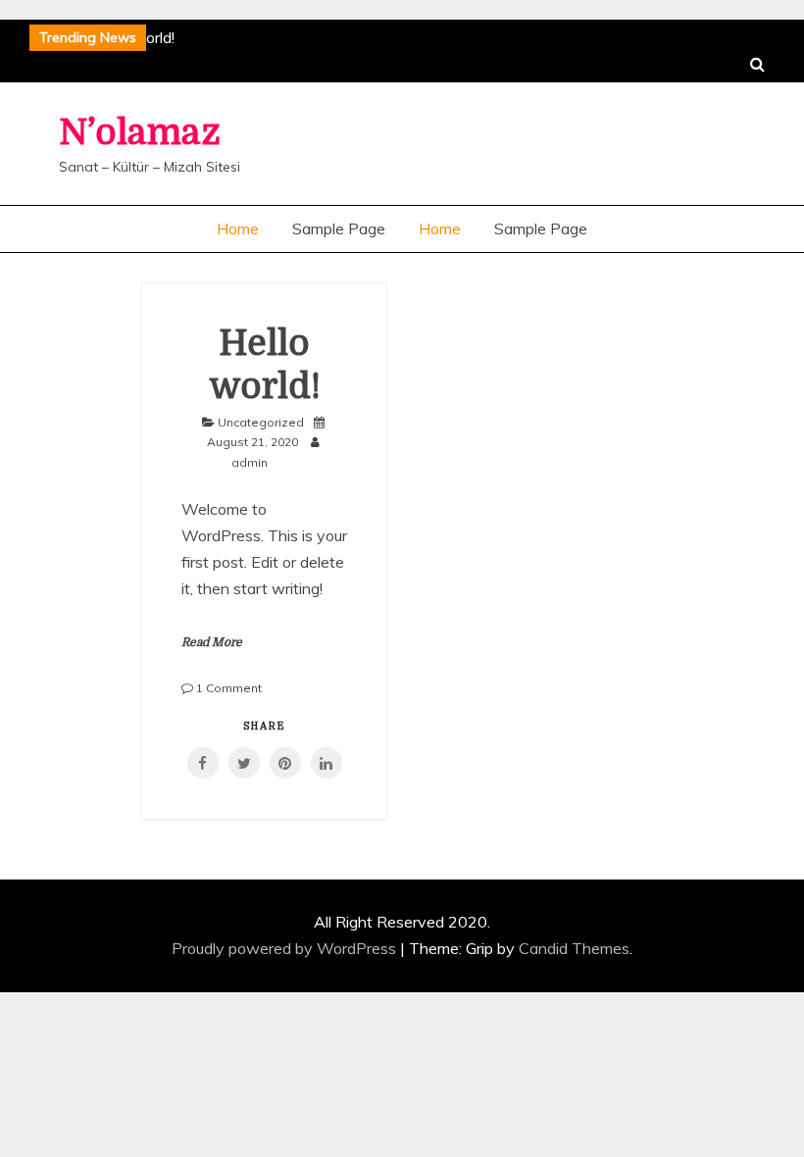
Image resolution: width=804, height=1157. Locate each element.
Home (238, 228)
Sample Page (338, 228)
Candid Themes (574, 948)
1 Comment (229, 687)
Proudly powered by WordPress (286, 948)
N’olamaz (140, 133)
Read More (211, 642)
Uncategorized (261, 422)
